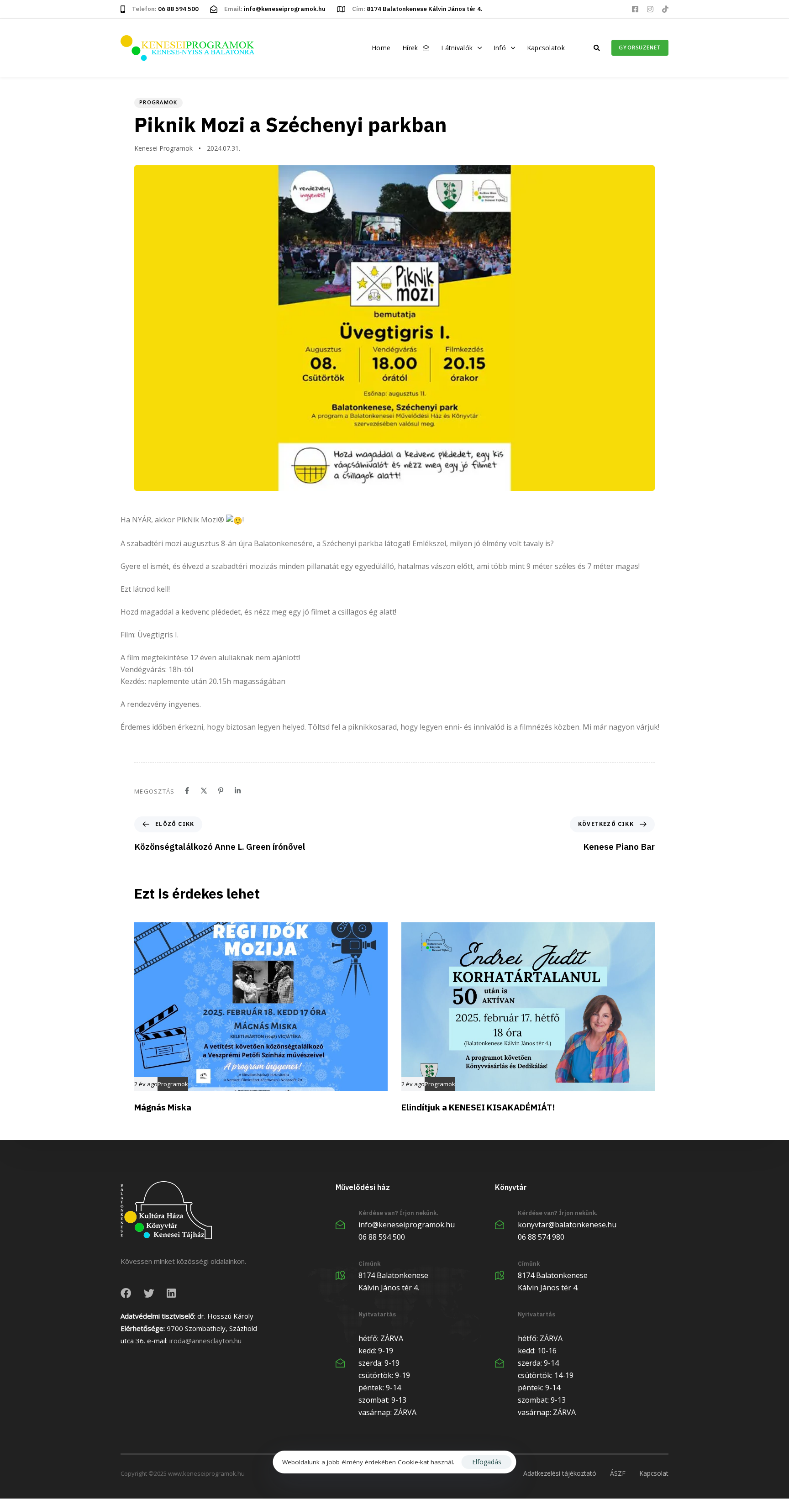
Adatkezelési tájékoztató (559, 1473)
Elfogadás (486, 1461)
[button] (597, 48)
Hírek (410, 47)
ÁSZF (618, 1473)
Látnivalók (457, 47)
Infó (500, 47)
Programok (158, 102)
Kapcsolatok (546, 47)
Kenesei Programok (163, 148)
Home (381, 47)
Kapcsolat (653, 1473)
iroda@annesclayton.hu (205, 1340)
